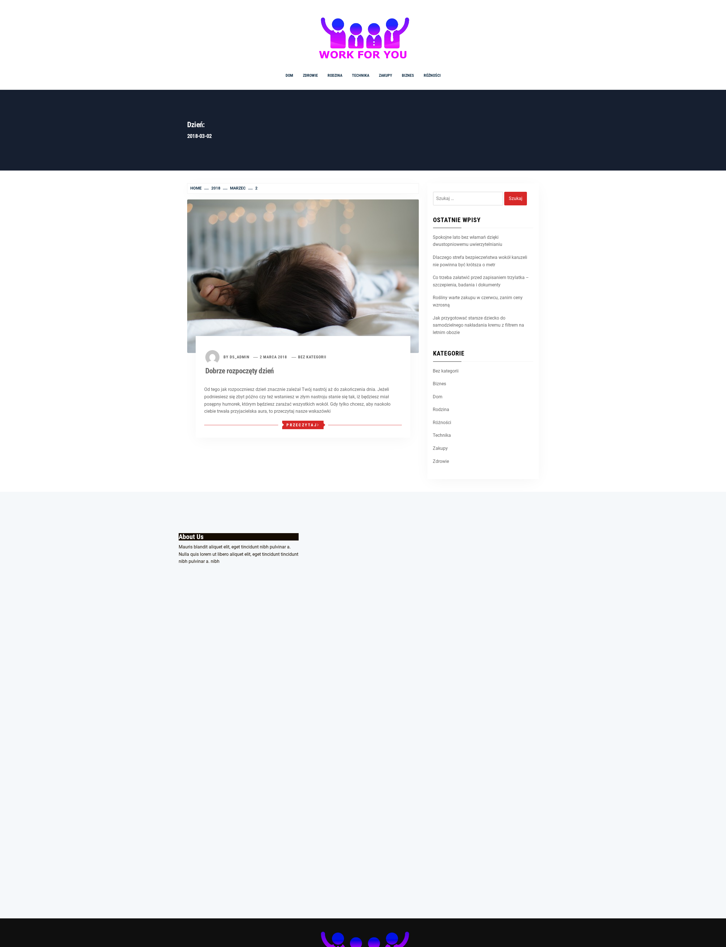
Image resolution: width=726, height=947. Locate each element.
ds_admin (240, 357)
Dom (289, 75)
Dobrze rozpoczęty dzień (239, 371)
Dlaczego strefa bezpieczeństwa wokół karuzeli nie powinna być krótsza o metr (480, 261)
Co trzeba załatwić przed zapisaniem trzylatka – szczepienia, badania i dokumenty (481, 281)
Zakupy (385, 75)
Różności (432, 75)
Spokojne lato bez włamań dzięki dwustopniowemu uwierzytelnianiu (467, 241)
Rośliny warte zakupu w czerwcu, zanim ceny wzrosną (478, 301)
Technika (360, 75)
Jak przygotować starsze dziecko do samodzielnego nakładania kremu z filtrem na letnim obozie (478, 325)
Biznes (408, 75)
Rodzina (335, 75)
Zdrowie (310, 75)
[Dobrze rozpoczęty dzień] (303, 276)
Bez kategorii (312, 357)
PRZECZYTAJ (301, 425)
